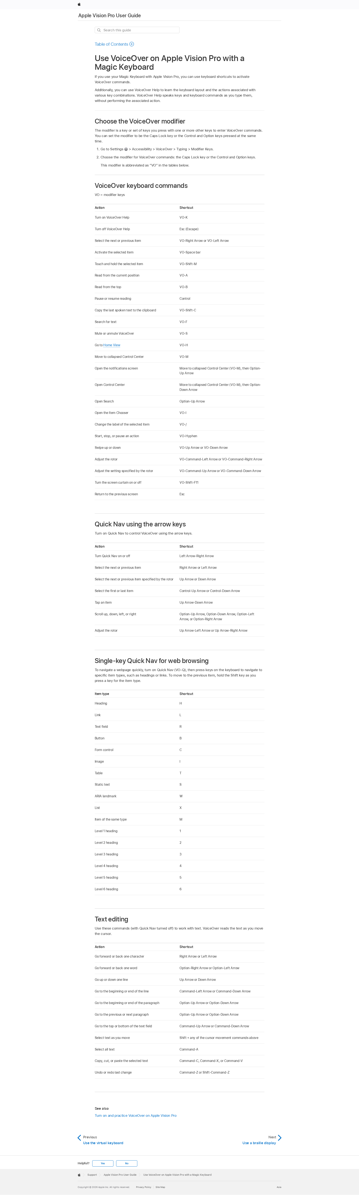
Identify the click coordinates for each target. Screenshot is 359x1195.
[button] (114, 44)
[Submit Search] (99, 30)
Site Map (160, 1187)
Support (92, 1174)
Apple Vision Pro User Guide (109, 15)
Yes (103, 1163)
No (126, 1163)
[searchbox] (137, 30)
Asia (279, 1187)
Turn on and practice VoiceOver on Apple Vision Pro (136, 1115)
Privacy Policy (143, 1187)
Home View (111, 345)
